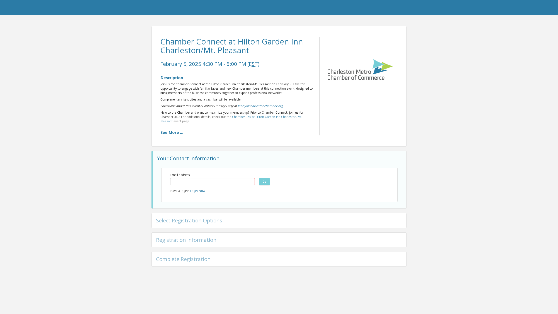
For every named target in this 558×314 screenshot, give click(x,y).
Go (264, 181)
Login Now (197, 191)
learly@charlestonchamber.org (260, 106)
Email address (180, 175)
